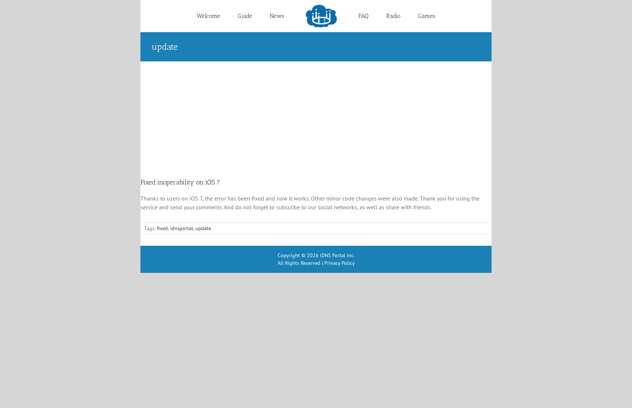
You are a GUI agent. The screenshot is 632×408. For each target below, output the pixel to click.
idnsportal (181, 228)
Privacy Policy (339, 263)
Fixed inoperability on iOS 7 (180, 182)
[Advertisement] (316, 116)
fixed (162, 228)
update (203, 228)
